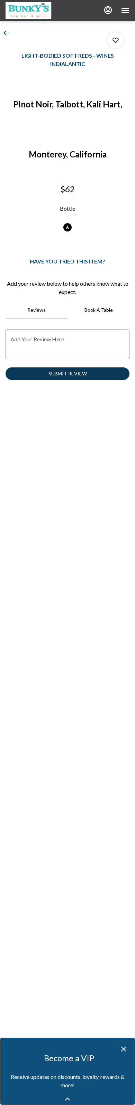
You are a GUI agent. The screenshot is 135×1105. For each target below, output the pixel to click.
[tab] (37, 310)
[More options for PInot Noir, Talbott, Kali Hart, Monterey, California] (115, 40)
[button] (8, 33)
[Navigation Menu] (125, 10)
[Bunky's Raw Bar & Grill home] (37, 10)
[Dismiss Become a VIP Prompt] (123, 1049)
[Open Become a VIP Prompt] (67, 1099)
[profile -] (108, 10)
